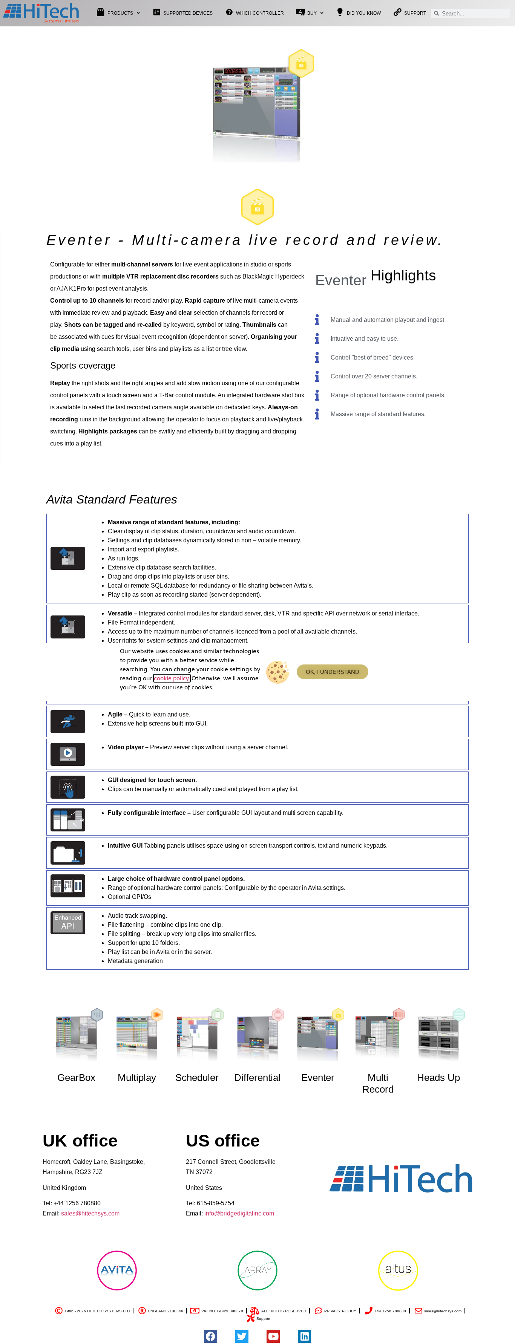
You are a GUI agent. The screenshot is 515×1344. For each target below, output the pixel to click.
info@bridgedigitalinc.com (239, 1213)
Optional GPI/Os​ (129, 897)
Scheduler (197, 1077)
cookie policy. (172, 678)
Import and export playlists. (143, 549)
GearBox (76, 1077)
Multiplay (137, 1077)
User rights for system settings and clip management (177, 640)
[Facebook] (210, 1336)
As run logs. (123, 558)
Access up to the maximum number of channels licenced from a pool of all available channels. (232, 631)
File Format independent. (141, 622)
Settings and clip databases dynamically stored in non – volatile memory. (204, 540)
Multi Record (378, 1083)
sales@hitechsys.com (90, 1213)
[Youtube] (273, 1336)
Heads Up (438, 1077)
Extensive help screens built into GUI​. (158, 723)
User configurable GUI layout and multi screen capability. (225, 813)
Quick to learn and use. (149, 714)
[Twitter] (241, 1336)
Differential (257, 1077)
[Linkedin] (304, 1336)
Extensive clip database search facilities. (162, 567)
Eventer (317, 1077)
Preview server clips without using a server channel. (198, 747)
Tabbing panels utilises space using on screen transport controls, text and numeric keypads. (248, 845)
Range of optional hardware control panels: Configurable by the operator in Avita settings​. (226, 888)
